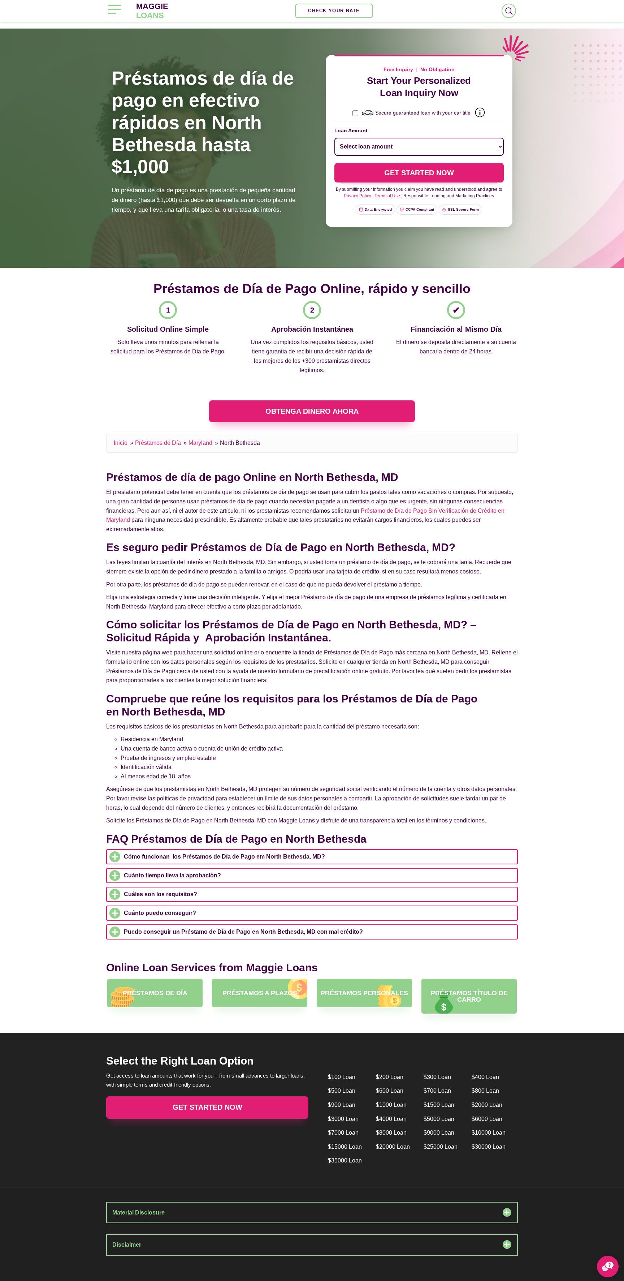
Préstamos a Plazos (259, 993)
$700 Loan (437, 1091)
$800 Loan (485, 1091)
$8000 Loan (391, 1133)
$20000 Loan (393, 1147)
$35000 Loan (345, 1160)
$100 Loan (341, 1077)
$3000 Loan (343, 1119)
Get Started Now (207, 1107)
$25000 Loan (441, 1147)
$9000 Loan (439, 1133)
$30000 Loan (489, 1147)
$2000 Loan (487, 1105)
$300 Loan (437, 1077)
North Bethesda (240, 443)
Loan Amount (351, 130)
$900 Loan (341, 1105)
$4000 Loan (391, 1119)
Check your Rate (334, 10)
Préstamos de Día (158, 443)
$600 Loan (389, 1091)
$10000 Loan (489, 1133)
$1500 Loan (439, 1105)
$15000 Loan (345, 1147)
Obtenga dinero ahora (312, 411)
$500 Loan (341, 1091)
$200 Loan (389, 1077)
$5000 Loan (439, 1119)
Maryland (200, 443)
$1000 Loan (391, 1105)
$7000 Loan (343, 1133)
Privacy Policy (357, 195)
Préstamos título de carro (469, 996)
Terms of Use (387, 195)
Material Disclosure (138, 1212)
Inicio (120, 443)
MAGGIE (152, 11)
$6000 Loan (487, 1119)
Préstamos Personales (364, 993)
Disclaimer (126, 1245)
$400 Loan (485, 1077)
